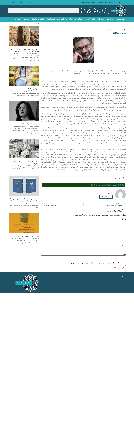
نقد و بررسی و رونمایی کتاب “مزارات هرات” (24, 236)
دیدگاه (123, 219)
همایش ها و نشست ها (65, 19)
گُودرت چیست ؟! (33, 88)
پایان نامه (100, 19)
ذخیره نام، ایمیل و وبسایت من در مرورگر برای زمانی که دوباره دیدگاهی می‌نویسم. (95, 263)
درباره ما (17, 19)
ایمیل (123, 254)
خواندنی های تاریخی (38, 19)
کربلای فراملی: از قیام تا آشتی (29, 124)
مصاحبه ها (78, 19)
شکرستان (12, 2)
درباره (122, 276)
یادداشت (21, 2)
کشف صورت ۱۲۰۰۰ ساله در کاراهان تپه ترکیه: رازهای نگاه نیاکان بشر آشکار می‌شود (24, 50)
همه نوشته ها (106, 196)
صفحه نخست (121, 19)
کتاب (88, 19)
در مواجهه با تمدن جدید (116, 29)
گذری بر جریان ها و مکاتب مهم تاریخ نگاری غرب (26, 162)
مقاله (93, 19)
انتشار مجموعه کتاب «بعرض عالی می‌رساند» (24, 198)
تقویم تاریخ (51, 19)
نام (124, 246)
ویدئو (30, 2)
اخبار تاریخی (110, 19)
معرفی (26, 19)
